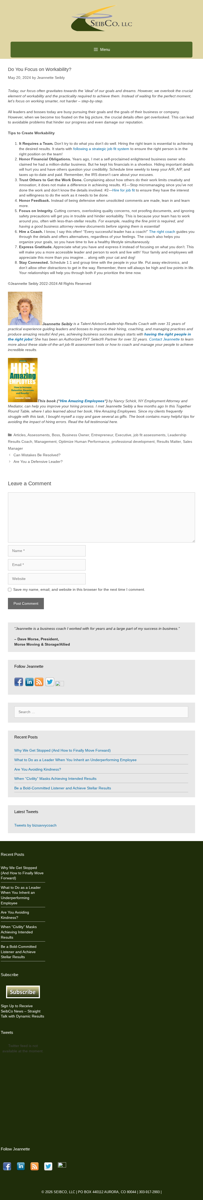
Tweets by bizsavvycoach (35, 825)
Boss (56, 435)
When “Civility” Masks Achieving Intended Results (55, 778)
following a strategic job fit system (101, 149)
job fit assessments (149, 435)
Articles (19, 435)
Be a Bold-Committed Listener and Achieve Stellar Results (62, 788)
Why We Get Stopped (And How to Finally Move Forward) (62, 750)
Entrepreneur (102, 435)
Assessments (38, 435)
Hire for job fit (123, 190)
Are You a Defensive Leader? (38, 461)
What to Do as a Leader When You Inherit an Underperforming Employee (75, 760)
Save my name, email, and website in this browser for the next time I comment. (79, 589)
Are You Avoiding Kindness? (37, 769)
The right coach (162, 231)
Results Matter (169, 441)
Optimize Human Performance (84, 441)
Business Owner (75, 435)
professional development (133, 441)
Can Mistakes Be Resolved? (37, 455)
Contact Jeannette (164, 339)
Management (45, 441)
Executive (123, 435)
